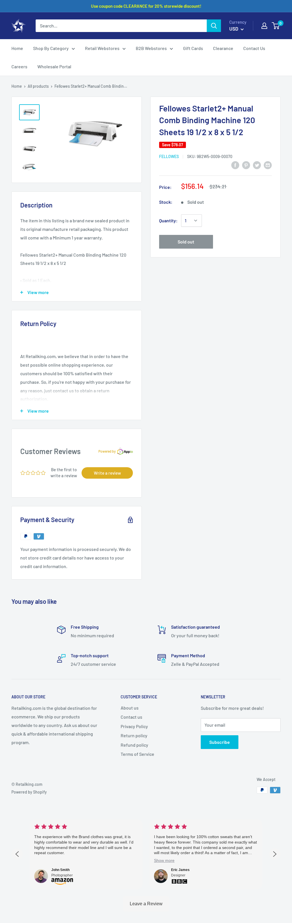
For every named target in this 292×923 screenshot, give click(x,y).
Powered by (107, 451)
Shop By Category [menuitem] (51, 48)
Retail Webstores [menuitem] (102, 48)
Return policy (134, 735)
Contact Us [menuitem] (254, 48)
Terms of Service (137, 754)
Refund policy (134, 745)
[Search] (214, 25)
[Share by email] (268, 165)
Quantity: (168, 220)
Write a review (107, 473)
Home (16, 86)
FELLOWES (169, 156)
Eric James (180, 870)
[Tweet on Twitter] (257, 165)
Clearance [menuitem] (223, 48)
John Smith (60, 870)
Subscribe (219, 742)
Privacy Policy (134, 726)
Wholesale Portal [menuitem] (54, 66)
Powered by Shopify (29, 792)
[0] (275, 25)
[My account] (264, 26)
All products (38, 86)
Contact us (131, 717)
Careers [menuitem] (19, 66)
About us (130, 707)
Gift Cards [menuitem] (193, 48)
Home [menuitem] (17, 48)
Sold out (186, 241)
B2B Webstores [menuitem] (151, 48)
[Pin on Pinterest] (246, 165)
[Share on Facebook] (235, 165)
